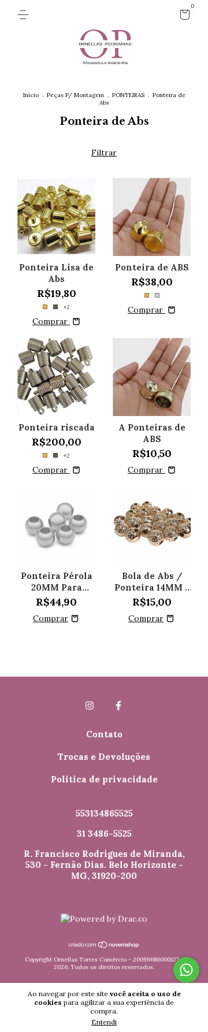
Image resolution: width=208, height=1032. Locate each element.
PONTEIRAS (128, 95)
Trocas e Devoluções (104, 756)
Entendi (104, 1022)
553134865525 (104, 813)
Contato (104, 734)
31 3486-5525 (104, 833)
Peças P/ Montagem (75, 95)
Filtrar (104, 152)
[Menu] (25, 15)
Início (31, 95)
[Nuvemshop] (104, 946)
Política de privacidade (104, 779)
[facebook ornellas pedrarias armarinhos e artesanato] (118, 705)
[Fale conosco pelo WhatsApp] (186, 970)
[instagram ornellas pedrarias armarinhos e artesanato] (89, 705)
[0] (183, 16)
